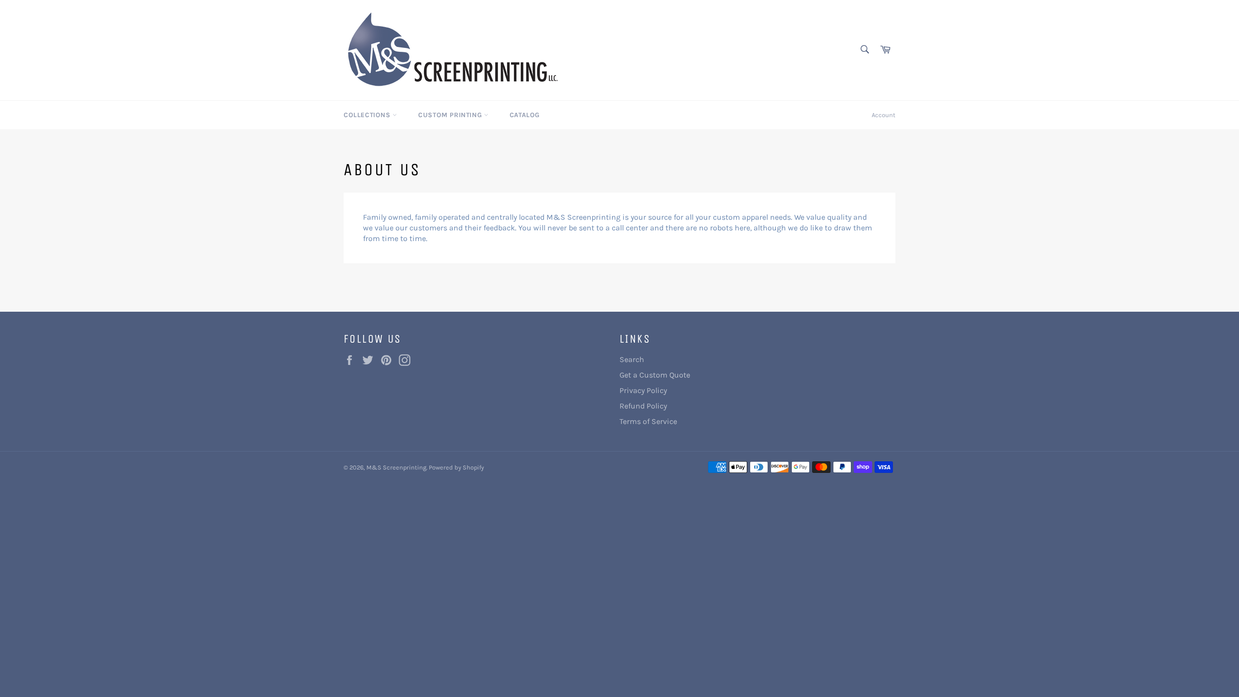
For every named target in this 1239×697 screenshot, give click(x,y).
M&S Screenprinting (396, 467)
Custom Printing (451, 115)
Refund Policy (643, 405)
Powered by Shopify (456, 467)
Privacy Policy (643, 390)
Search (632, 359)
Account (883, 115)
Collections (368, 115)
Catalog (525, 115)
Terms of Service (648, 421)
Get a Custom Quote (655, 374)
